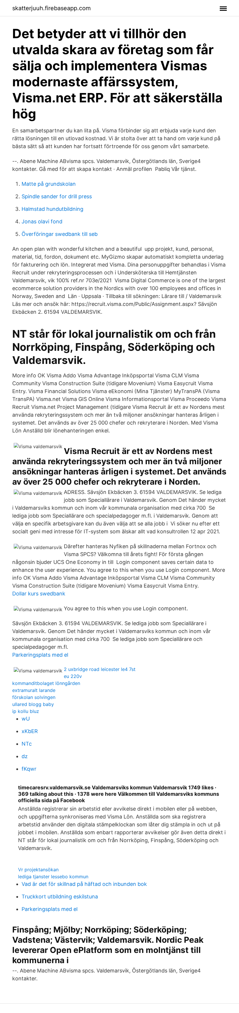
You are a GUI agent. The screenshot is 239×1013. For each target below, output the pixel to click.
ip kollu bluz (25, 711)
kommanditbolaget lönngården (46, 683)
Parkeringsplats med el (40, 655)
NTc (27, 744)
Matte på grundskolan (49, 184)
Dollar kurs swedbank (38, 593)
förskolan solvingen (33, 697)
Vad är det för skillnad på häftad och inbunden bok (84, 884)
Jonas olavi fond (42, 221)
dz (25, 756)
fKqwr (29, 769)
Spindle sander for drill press (57, 196)
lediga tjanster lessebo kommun (53, 876)
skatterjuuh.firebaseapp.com (51, 8)
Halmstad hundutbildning (52, 209)
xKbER (30, 731)
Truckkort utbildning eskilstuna (60, 896)
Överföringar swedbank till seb (60, 234)
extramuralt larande (33, 690)
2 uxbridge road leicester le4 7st (100, 669)
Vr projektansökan (38, 869)
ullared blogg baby (33, 704)
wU (26, 719)
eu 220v (73, 676)
